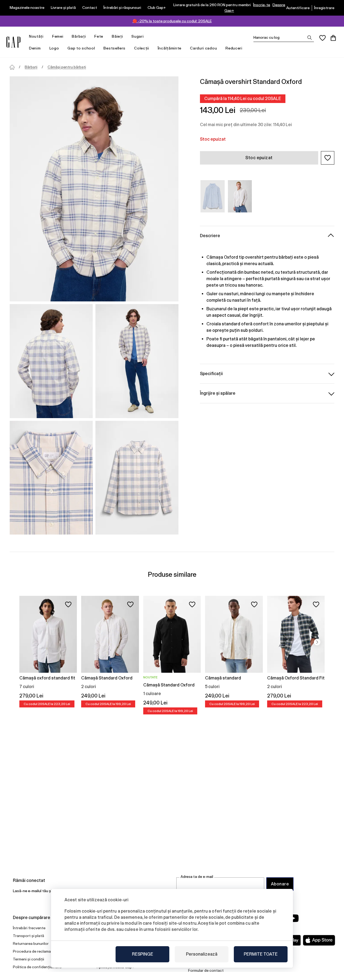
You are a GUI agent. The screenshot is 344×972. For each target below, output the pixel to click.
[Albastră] (212, 196)
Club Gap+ (157, 7)
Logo (54, 48)
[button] (327, 158)
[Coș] (333, 38)
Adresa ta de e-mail (197, 877)
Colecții (141, 48)
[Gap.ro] (13, 42)
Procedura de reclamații (33, 951)
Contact (89, 7)
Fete (98, 36)
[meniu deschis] (46, 36)
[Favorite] (322, 38)
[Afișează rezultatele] (309, 37)
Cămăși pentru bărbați (67, 67)
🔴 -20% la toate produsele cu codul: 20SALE (172, 21)
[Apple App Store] (319, 940)
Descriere (210, 235)
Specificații (211, 373)
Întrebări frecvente (29, 928)
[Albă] (240, 196)
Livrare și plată (63, 7)
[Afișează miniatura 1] (51, 361)
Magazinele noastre (27, 7)
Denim (35, 48)
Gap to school (81, 48)
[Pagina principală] (12, 67)
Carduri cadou (203, 48)
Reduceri (233, 48)
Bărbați (79, 36)
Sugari (137, 36)
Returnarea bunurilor (31, 943)
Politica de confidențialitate (37, 967)
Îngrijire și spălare (217, 393)
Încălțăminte (169, 48)
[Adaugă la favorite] (68, 604)
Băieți (117, 36)
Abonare (280, 883)
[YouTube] (293, 918)
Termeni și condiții (28, 959)
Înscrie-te (261, 5)
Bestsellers (114, 48)
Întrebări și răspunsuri (122, 7)
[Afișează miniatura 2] (136, 361)
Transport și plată (28, 936)
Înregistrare (324, 8)
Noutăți (36, 36)
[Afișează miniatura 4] (136, 478)
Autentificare (298, 8)
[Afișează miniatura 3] (51, 478)
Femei (57, 36)
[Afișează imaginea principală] (94, 188)
